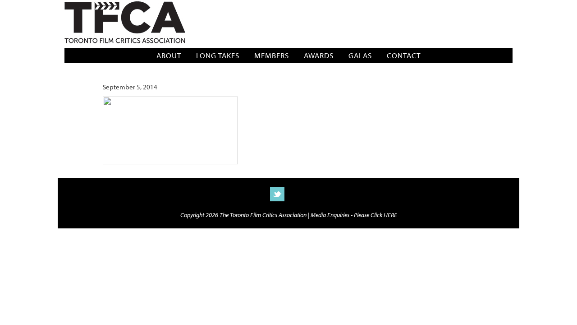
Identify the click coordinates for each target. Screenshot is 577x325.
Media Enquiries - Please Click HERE (354, 214)
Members (271, 55)
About (168, 55)
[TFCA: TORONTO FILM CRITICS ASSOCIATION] (124, 23)
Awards (319, 55)
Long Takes (217, 55)
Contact (404, 55)
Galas (360, 55)
